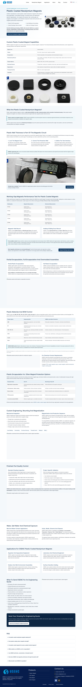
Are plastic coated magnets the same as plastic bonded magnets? (22, 645)
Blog (59, 2)
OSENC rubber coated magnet (40, 402)
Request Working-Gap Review (66, 250)
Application (47, 2)
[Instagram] (59, 680)
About (53, 2)
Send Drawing (70, 187)
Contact (65, 2)
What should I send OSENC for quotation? (17, 660)
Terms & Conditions (59, 684)
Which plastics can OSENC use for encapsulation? (19, 649)
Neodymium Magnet (36, 2)
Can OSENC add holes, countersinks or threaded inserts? (21, 653)
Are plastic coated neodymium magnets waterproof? (20, 637)
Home (27, 2)
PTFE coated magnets (50, 364)
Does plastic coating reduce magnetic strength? (19, 641)
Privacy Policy (51, 684)
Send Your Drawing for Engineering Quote (17, 34)
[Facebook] (56, 680)
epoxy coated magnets (60, 364)
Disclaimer (44, 684)
